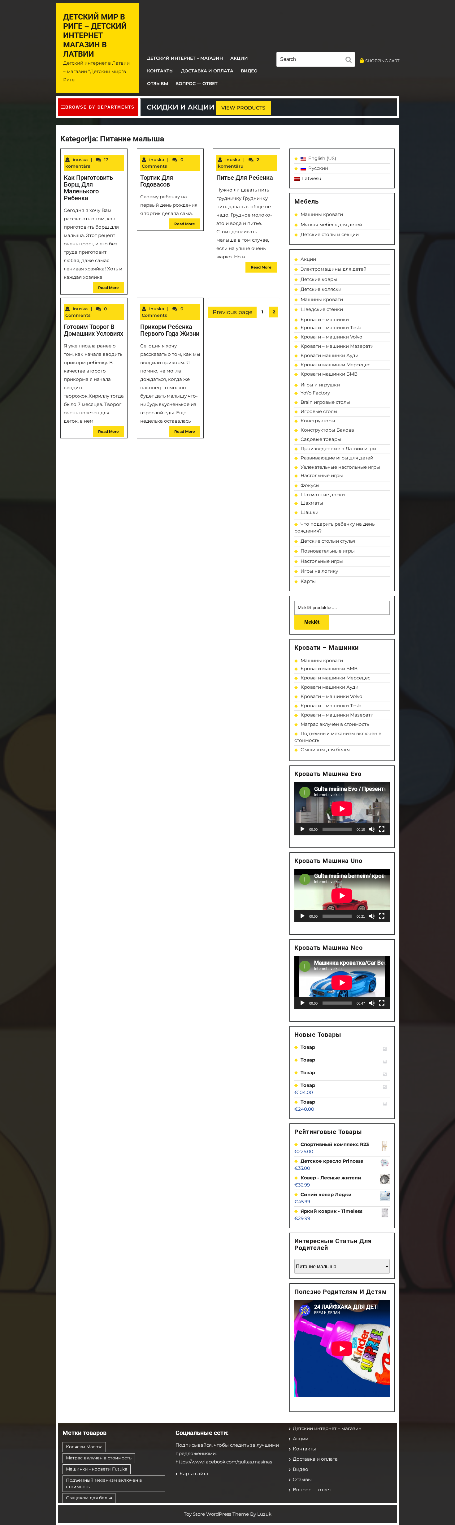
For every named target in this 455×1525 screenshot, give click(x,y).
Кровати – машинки (325, 319)
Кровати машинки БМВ (329, 374)
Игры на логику (319, 571)
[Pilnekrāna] (382, 829)
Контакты (160, 71)
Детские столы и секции (330, 234)
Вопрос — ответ (197, 83)
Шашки (309, 512)
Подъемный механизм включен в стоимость (104, 1483)
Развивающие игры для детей (337, 458)
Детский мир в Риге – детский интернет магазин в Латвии (95, 35)
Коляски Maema (84, 1447)
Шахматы (312, 503)
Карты (308, 581)
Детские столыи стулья (328, 541)
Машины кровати (322, 214)
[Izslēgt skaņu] (372, 829)
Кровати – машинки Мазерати (337, 346)
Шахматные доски (323, 495)
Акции (239, 58)
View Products (243, 108)
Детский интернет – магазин (185, 58)
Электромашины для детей (333, 269)
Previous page (233, 312)
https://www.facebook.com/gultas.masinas (224, 1462)
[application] (342, 808)
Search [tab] (350, 60)
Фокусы (310, 485)
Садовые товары (321, 439)
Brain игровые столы (325, 402)
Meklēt (311, 622)
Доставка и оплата (207, 71)
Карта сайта (194, 1473)
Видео (249, 71)
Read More (108, 287)
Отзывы (157, 83)
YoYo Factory (315, 393)
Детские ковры (319, 279)
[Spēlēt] (302, 829)
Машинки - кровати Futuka (96, 1469)
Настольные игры (322, 475)
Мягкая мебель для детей (331, 224)
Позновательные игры (328, 551)
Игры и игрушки (320, 385)
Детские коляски (321, 289)
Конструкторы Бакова (327, 430)
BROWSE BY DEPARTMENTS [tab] (100, 107)
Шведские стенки (322, 309)
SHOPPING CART (382, 60)
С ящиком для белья (325, 749)
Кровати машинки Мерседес (335, 365)
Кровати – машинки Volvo (331, 337)
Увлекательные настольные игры (340, 467)
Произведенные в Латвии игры (338, 448)
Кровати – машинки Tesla (331, 327)
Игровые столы (319, 411)
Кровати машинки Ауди (329, 355)
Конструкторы (318, 421)
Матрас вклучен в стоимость (335, 724)
